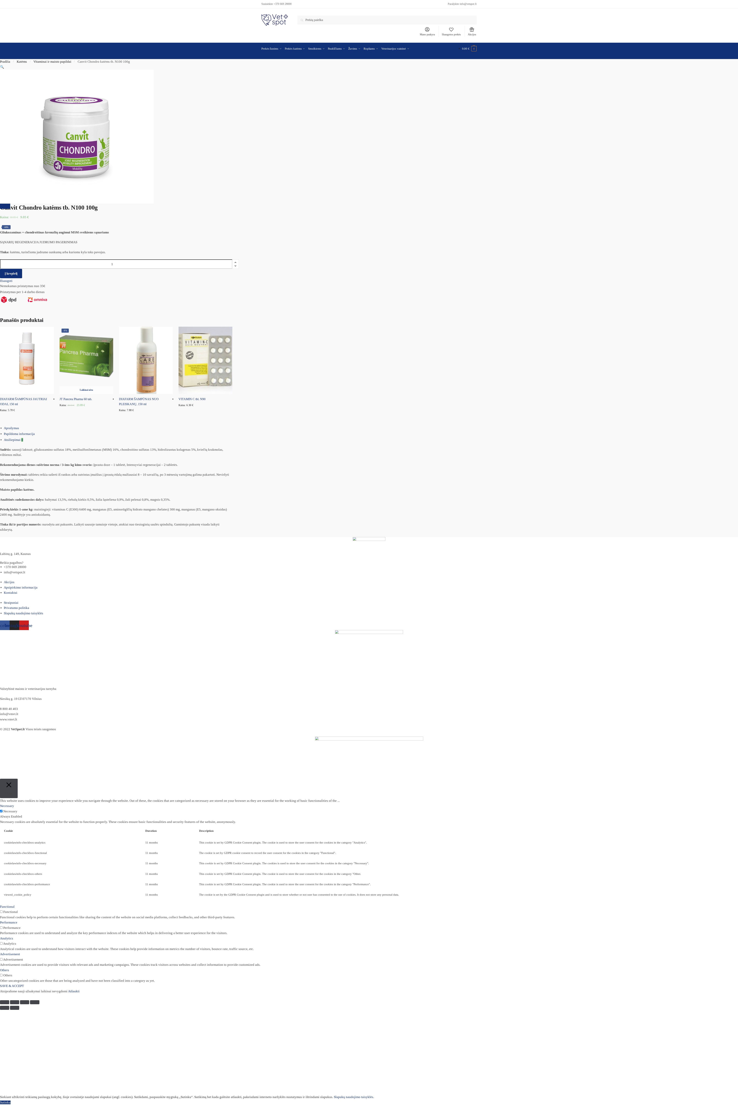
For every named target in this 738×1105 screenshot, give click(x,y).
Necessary (10, 811)
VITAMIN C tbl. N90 (192, 399)
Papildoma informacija (19, 434)
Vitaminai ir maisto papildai (52, 61)
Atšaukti (74, 991)
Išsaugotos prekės (451, 34)
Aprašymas (11, 428)
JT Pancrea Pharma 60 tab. (76, 399)
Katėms (22, 61)
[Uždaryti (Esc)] (4, 1002)
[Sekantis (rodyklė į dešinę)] (14, 1008)
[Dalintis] (14, 1002)
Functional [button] (7, 906)
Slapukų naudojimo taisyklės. (354, 1097)
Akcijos (472, 34)
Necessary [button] (7, 806)
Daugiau (86, 416)
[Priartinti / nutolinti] (34, 1002)
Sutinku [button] (5, 1102)
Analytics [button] (6, 938)
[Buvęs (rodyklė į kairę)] (4, 1008)
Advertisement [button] (10, 954)
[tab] (371, 428)
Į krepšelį (11, 273)
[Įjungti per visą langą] (24, 1002)
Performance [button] (8, 922)
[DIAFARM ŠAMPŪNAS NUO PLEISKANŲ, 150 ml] (146, 360)
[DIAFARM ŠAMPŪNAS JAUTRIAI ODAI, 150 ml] (27, 360)
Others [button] (4, 970)
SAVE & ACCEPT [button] (12, 986)
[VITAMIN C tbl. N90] (205, 360)
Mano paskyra (427, 34)
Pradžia (5, 61)
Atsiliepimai (13, 440)
